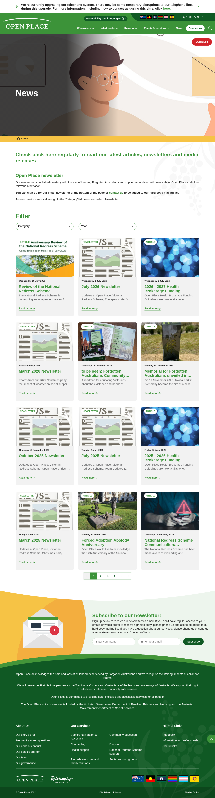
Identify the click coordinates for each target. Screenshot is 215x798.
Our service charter (28, 751)
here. (167, 8)
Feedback (169, 734)
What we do (108, 28)
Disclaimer (105, 792)
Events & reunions (155, 28)
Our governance (26, 763)
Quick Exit (202, 42)
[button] (128, 576)
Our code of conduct (28, 746)
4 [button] (114, 576)
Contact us (195, 28)
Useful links (170, 746)
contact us (116, 192)
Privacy (117, 792)
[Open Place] (27, 23)
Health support (80, 749)
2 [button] (101, 576)
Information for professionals (180, 740)
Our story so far (25, 734)
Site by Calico (192, 792)
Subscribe (193, 641)
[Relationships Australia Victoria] (18, 138)
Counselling (78, 744)
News (179, 28)
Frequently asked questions (33, 740)
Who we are (84, 28)
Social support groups (123, 759)
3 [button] (107, 576)
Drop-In (114, 744)
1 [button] (94, 576)
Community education (123, 734)
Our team (21, 757)
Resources (130, 28)
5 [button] (121, 576)
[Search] (210, 28)
